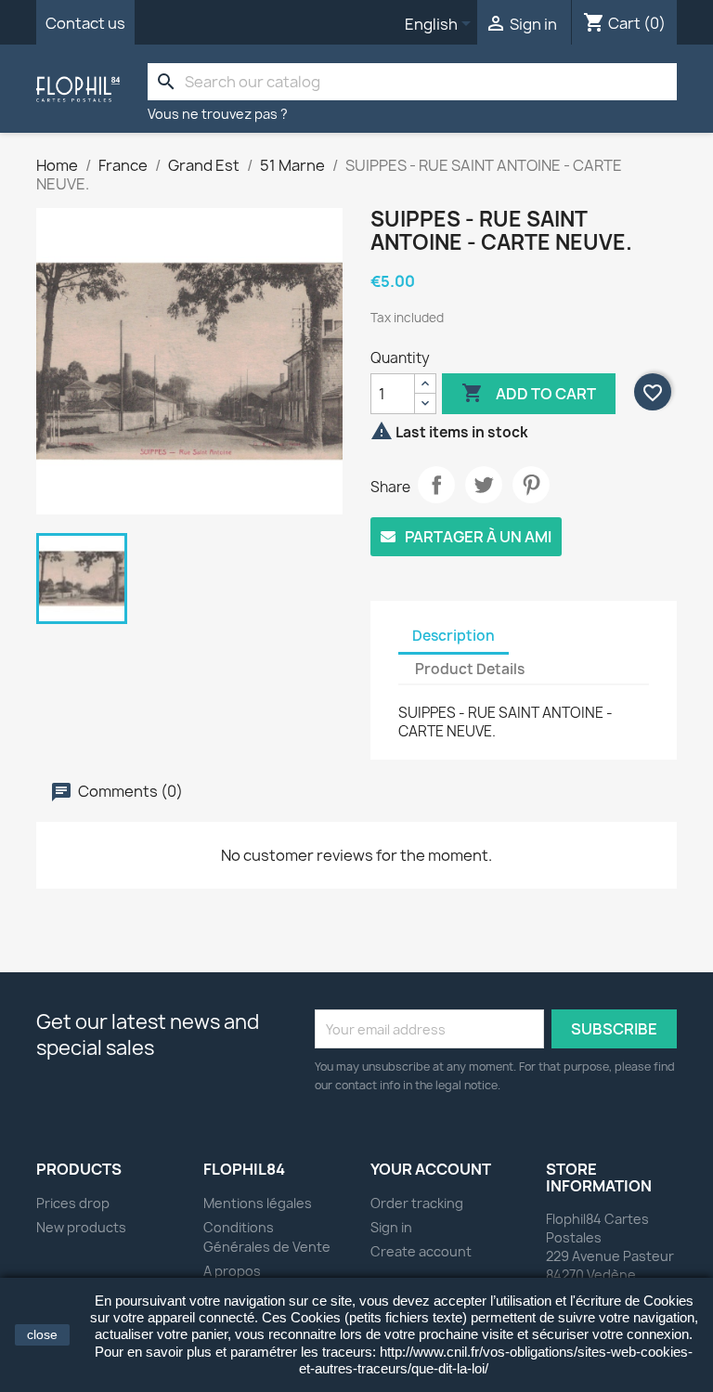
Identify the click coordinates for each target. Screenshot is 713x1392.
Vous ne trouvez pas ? (218, 114)
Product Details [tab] (470, 669)
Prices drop (73, 1203)
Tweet (483, 484)
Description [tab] (453, 635)
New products (81, 1227)
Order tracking (416, 1203)
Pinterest (531, 484)
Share (436, 484)
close (42, 1334)
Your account (430, 1169)
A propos (232, 1271)
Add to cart (528, 393)
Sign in (391, 1227)
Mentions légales (257, 1203)
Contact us (85, 23)
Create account (421, 1251)
